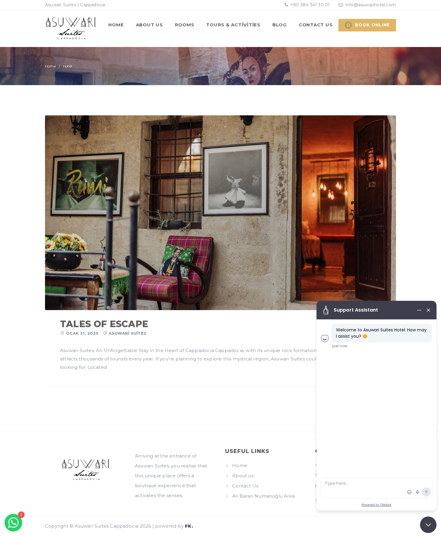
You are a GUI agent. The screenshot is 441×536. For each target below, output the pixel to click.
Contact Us (316, 25)
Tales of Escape (104, 324)
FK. (189, 526)
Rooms (184, 25)
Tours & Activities (233, 25)
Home (116, 25)
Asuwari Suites (127, 333)
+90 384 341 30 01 (309, 4)
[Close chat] (428, 525)
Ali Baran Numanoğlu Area (263, 496)
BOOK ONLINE (372, 25)
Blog (279, 25)
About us (149, 25)
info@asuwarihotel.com (371, 4)
